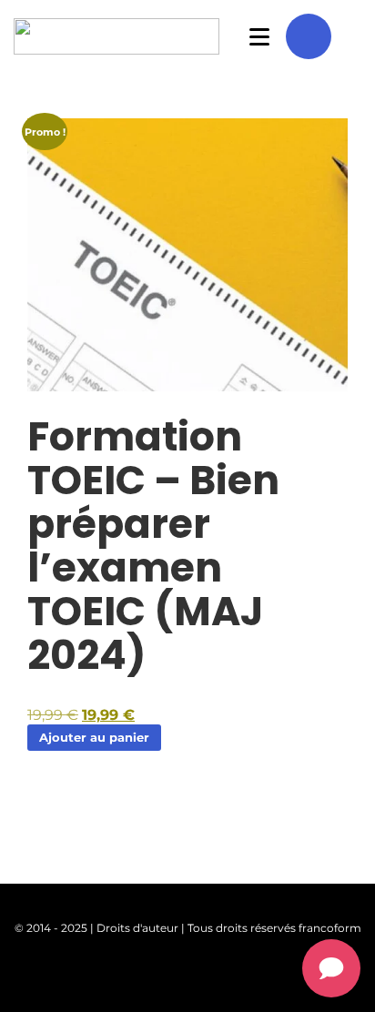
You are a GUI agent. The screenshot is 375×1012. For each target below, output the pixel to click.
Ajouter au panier (94, 737)
